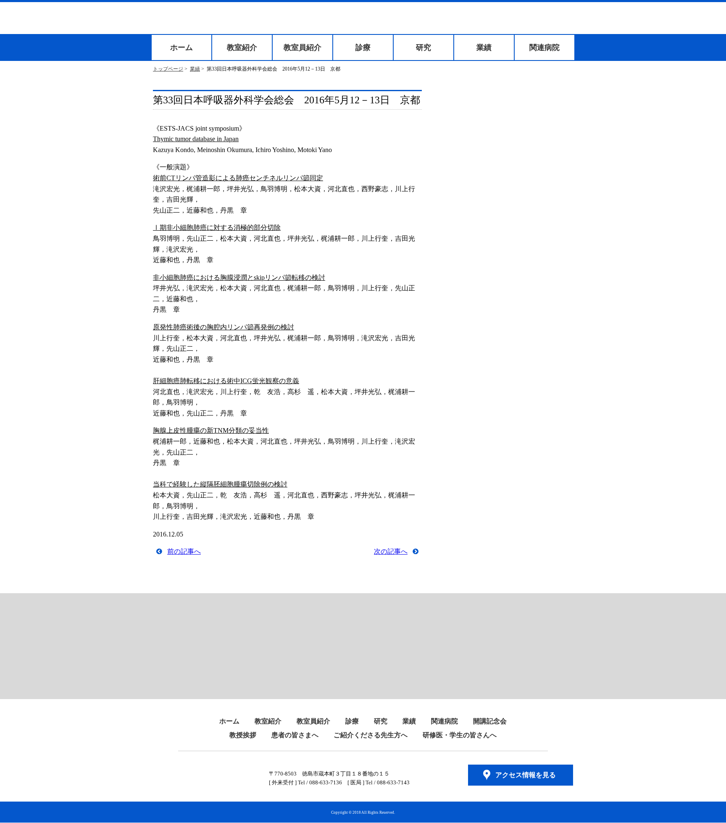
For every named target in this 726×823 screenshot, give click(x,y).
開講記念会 (490, 721)
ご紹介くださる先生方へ (371, 735)
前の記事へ (184, 551)
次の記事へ (391, 551)
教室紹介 (242, 47)
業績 (484, 47)
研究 (423, 47)
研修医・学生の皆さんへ (460, 735)
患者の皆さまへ (294, 735)
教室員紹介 (302, 47)
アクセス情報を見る (525, 774)
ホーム (181, 47)
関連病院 (544, 47)
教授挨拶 (242, 735)
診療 (363, 47)
